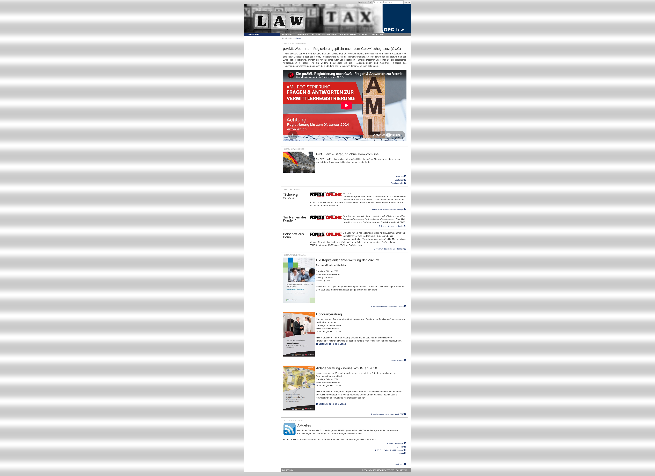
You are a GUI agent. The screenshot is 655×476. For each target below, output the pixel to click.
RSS (370, 2)
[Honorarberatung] (299, 356)
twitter (401, 453)
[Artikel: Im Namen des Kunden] (326, 220)
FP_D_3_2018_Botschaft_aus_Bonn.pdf (387, 249)
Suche (407, 2)
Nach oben (399, 464)
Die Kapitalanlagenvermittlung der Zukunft (387, 306)
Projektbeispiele (397, 183)
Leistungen (302, 34)
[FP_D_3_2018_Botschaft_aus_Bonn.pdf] (326, 237)
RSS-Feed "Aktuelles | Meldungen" (389, 450)
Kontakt (364, 34)
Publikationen (348, 34)
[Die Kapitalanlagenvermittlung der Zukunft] (299, 302)
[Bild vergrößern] (299, 172)
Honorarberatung (397, 360)
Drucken (362, 2)
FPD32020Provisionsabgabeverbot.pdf (388, 209)
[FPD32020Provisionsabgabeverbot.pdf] (326, 197)
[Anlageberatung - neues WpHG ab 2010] (299, 410)
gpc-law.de (297, 38)
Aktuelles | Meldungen (324, 34)
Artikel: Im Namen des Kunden (391, 226)
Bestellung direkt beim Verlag (332, 344)
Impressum (377, 34)
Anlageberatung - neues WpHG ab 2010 (387, 414)
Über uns (287, 34)
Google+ (400, 447)
